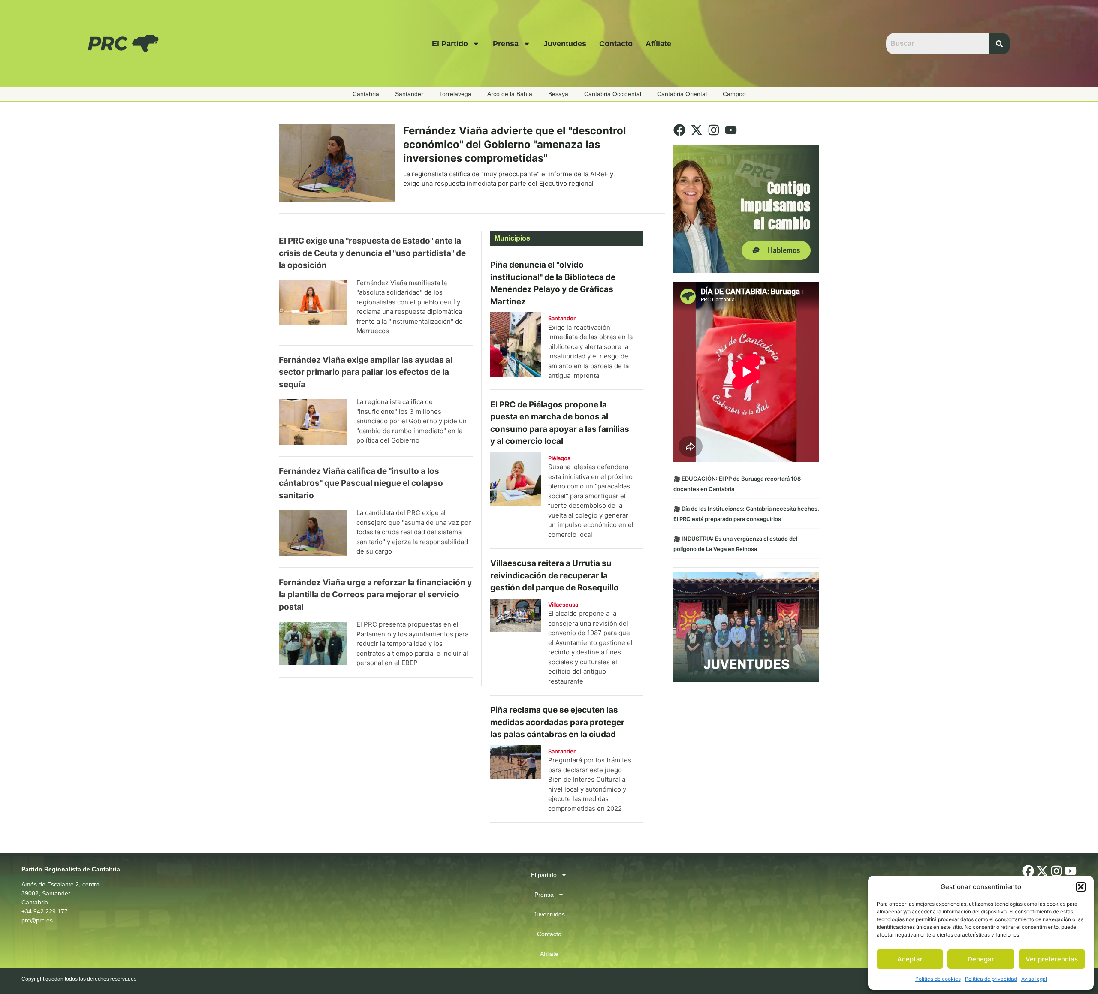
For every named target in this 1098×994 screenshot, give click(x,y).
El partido (450, 43)
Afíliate (658, 43)
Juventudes (564, 43)
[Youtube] (731, 130)
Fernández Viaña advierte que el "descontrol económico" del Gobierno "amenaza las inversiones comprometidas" (514, 144)
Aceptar (910, 959)
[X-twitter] (697, 130)
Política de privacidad (991, 979)
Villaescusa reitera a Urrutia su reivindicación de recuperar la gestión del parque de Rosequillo (554, 575)
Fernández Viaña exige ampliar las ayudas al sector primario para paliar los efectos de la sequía (365, 372)
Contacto (616, 43)
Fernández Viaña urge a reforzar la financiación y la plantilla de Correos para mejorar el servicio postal (375, 595)
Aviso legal (1034, 979)
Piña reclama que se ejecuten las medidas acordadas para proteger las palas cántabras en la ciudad (557, 722)
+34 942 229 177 (44, 911)
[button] (1081, 887)
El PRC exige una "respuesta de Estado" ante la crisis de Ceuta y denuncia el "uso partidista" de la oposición (372, 253)
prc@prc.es (37, 920)
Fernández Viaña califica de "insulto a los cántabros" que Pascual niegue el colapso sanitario (361, 483)
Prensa (506, 43)
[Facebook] (679, 130)
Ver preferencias (1052, 959)
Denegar (981, 959)
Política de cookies (938, 979)
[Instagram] (714, 130)
